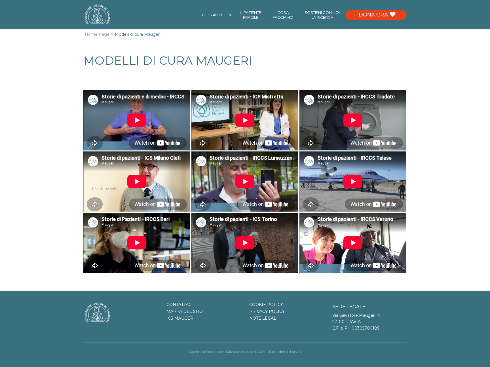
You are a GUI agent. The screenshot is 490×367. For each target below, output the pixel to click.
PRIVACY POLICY (267, 311)
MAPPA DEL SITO (184, 311)
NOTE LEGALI (263, 318)
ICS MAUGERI (180, 318)
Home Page (97, 34)
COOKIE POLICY (266, 304)
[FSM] (97, 14)
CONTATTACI (179, 304)
